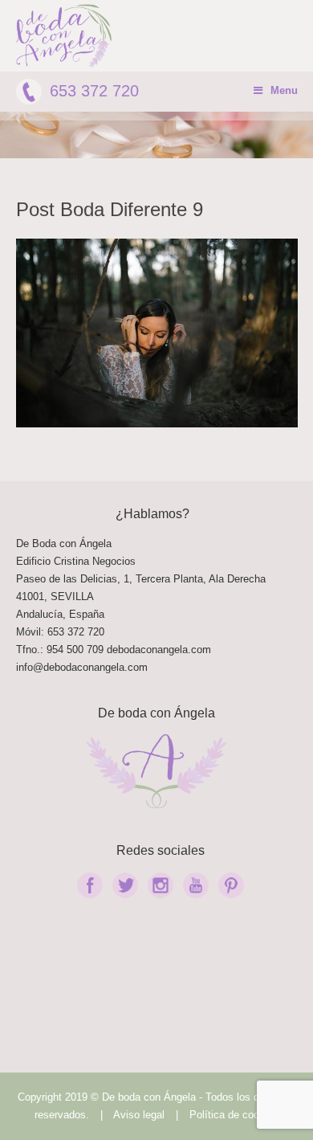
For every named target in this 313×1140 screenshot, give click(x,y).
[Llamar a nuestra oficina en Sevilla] (105, 650)
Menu (284, 90)
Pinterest (231, 885)
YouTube (196, 885)
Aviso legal (139, 1115)
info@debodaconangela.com (82, 667)
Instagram (160, 885)
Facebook (90, 885)
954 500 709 (75, 650)
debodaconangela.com (159, 650)
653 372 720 (94, 91)
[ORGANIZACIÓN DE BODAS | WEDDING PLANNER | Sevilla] (64, 36)
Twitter (125, 885)
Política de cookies (233, 1115)
